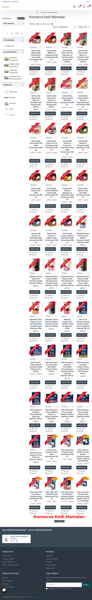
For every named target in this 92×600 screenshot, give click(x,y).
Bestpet (80, 230)
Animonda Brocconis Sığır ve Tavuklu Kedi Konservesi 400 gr (36, 101)
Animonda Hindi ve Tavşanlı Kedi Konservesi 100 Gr (83, 145)
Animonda (33, 47)
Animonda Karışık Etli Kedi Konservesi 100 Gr (35, 192)
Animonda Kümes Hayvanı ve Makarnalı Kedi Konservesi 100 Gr (67, 193)
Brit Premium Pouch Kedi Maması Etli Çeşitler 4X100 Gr (83, 414)
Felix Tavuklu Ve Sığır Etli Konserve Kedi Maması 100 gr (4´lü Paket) (83, 496)
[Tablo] (30, 24)
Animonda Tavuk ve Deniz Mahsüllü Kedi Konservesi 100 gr (67, 237)
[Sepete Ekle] (11, 541)
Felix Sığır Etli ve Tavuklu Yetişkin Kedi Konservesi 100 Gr (35, 496)
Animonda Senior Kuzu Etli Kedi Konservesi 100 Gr (83, 192)
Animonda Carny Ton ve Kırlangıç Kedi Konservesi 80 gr (51, 145)
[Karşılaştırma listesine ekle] (17, 541)
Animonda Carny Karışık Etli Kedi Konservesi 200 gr (67, 100)
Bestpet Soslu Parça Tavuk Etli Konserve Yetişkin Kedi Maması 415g (36, 323)
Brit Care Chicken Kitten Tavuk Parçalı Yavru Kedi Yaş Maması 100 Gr (83, 323)
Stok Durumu (8, 40)
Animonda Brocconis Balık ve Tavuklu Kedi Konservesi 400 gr (83, 56)
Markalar (7, 85)
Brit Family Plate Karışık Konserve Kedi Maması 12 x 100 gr (36, 366)
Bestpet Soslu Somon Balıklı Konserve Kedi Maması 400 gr (51, 322)
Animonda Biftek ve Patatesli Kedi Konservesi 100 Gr (51, 55)
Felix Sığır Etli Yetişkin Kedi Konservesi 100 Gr (51, 495)
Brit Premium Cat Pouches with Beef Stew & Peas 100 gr (52, 366)
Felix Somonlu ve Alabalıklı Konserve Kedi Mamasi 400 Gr (67, 495)
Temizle (21, 18)
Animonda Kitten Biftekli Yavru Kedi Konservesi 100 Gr (51, 192)
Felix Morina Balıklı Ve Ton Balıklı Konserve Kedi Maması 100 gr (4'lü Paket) (83, 455)
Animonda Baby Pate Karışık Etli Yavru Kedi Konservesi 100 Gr (35, 56)
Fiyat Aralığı (8, 23)
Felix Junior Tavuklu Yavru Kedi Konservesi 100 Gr (51, 454)
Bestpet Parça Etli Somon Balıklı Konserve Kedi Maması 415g (83, 237)
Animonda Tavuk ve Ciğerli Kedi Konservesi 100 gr (51, 237)
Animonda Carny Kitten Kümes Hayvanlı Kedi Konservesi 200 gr (83, 101)
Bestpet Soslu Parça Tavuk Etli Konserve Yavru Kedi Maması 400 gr (67, 280)
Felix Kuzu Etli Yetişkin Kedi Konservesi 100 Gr (67, 453)
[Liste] (33, 24)
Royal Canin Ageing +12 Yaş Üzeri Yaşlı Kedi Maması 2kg (20, 536)
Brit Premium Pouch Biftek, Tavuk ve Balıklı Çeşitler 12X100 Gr (51, 414)
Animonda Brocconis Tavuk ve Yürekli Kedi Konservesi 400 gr (51, 101)
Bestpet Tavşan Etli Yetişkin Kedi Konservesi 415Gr (67, 323)
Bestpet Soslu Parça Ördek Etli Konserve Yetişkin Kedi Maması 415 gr (51, 280)
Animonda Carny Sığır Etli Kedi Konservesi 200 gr (36, 145)
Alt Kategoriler (10, 52)
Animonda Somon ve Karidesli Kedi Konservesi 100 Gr (35, 237)
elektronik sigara (32, 597)
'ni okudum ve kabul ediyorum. (61, 588)
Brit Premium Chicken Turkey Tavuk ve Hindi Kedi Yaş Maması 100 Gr (83, 368)
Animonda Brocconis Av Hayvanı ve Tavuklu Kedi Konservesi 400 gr (67, 56)
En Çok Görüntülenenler (40, 530)
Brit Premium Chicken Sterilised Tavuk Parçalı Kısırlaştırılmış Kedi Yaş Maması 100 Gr (67, 369)
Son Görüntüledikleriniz (14, 530)
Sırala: (55, 27)
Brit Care (80, 316)
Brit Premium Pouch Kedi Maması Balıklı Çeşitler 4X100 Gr (67, 414)
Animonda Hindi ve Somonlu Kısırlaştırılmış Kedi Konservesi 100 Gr (67, 147)
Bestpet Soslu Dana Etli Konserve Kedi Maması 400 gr (35, 279)
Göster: (81, 27)
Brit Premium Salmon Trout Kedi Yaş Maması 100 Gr (36, 456)
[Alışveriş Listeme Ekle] (14, 541)
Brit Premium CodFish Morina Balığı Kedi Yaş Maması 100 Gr (36, 414)
